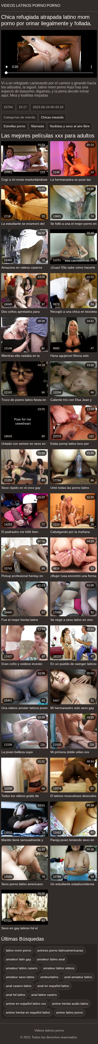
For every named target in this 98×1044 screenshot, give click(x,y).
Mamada (37, 126)
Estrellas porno (14, 126)
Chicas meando (52, 117)
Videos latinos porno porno (30, 5)
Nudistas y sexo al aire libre (70, 126)
